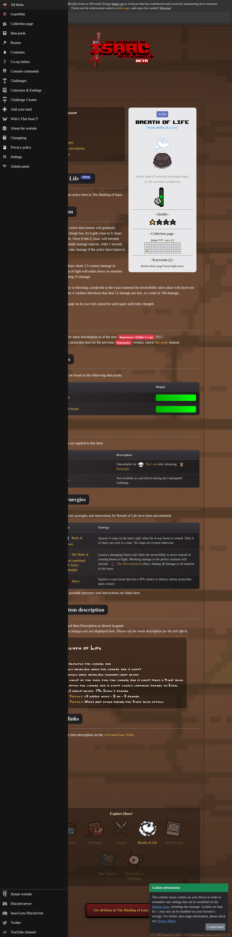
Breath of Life (147, 842)
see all (169, 240)
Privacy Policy (166, 921)
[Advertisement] (121, 82)
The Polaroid (174, 842)
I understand (215, 927)
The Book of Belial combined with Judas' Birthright (75, 562)
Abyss (76, 581)
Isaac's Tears (68, 842)
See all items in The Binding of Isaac (121, 910)
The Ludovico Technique (134, 876)
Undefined (95, 842)
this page (124, 8)
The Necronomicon (129, 564)
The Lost (151, 464)
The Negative (108, 873)
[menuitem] (34, 5)
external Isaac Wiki (118, 735)
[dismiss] (165, 8)
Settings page (160, 906)
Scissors (121, 842)
